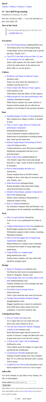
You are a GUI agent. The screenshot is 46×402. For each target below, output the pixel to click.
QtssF (4, 3)
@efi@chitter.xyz (15, 33)
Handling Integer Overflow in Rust (20, 116)
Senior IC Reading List (16, 269)
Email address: (7, 382)
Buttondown (29, 391)
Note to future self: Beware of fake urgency (23, 88)
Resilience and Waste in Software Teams (22, 76)
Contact (29, 7)
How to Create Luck (15, 318)
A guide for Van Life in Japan (18, 364)
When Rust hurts (13, 183)
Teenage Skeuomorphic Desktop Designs (23, 298)
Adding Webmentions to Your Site (20, 226)
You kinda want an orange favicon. (20, 289)
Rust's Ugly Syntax (14, 157)
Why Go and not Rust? (16, 217)
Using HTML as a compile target (19, 252)
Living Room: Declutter (16, 353)
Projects (21, 7)
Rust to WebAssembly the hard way (21, 169)
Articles (5, 7)
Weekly (13, 7)
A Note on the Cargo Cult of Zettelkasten (23, 341)
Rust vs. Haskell (13, 204)
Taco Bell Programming (16, 45)
